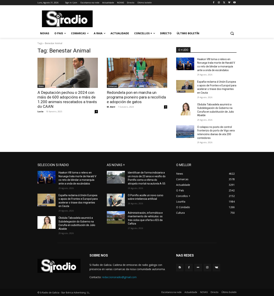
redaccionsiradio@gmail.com (119, 277)
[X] (224, 3)
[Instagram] (219, 3)
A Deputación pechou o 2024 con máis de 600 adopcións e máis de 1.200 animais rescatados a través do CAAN (67, 99)
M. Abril (111, 106)
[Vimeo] (229, 3)
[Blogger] (179, 267)
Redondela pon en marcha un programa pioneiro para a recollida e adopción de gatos (136, 97)
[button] (232, 33)
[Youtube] (234, 3)
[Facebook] (214, 3)
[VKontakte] (216, 267)
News (41, 86)
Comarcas (112, 86)
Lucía (40, 111)
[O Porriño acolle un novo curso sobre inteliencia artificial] (116, 200)
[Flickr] (198, 267)
